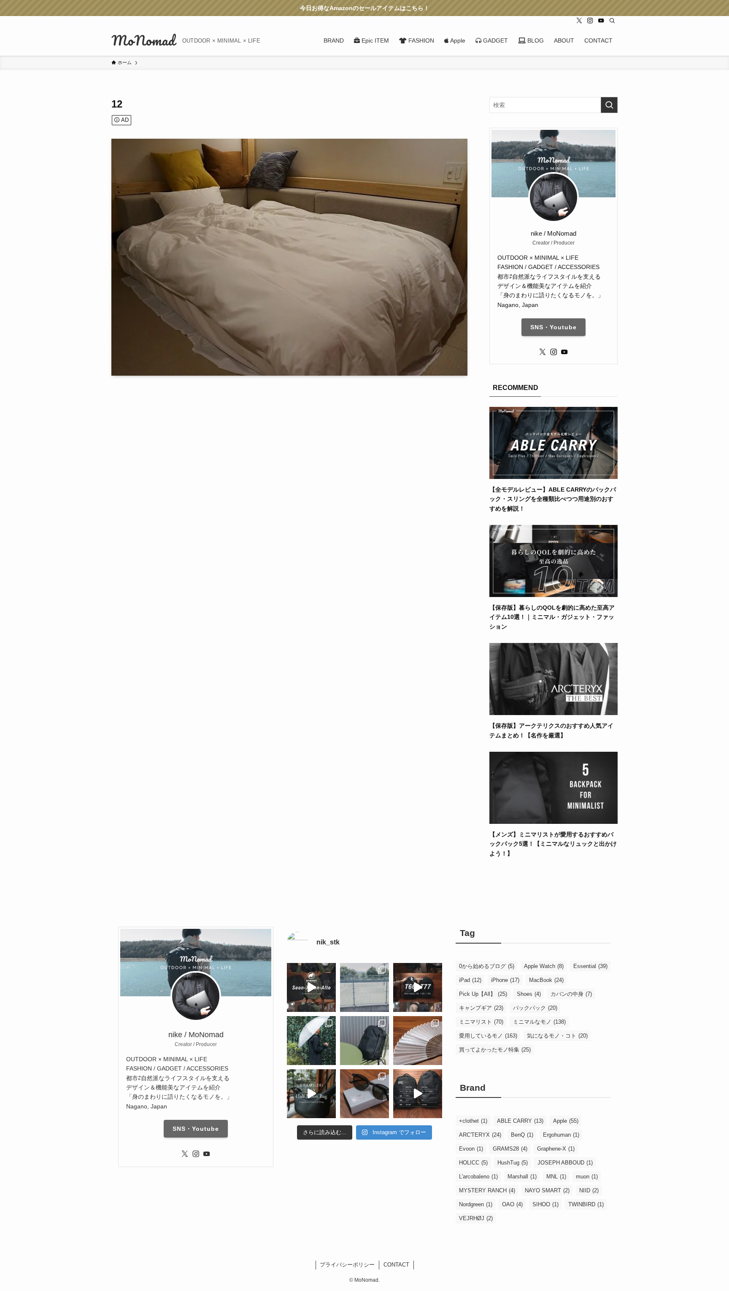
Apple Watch (544, 966)
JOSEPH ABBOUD (565, 1162)
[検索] (612, 20)
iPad (470, 980)
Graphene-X (556, 1149)
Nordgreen (475, 1204)
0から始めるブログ (486, 966)
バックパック (535, 1008)
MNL (556, 1176)
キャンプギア (481, 1008)
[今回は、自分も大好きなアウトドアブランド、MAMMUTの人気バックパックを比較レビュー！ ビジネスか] (311, 987)
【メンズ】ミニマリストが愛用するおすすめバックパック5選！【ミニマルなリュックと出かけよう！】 (553, 844)
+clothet (473, 1121)
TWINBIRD (586, 1204)
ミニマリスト (481, 1022)
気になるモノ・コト (557, 1036)
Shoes (529, 994)
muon (587, 1176)
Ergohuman (561, 1135)
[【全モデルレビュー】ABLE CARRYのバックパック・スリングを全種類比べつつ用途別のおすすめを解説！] (553, 474)
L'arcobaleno (478, 1176)
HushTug (512, 1162)
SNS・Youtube (553, 327)
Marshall (522, 1176)
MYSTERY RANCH (487, 1190)
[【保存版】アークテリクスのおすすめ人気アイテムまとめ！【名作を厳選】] (553, 710)
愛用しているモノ (488, 1036)
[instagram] (590, 20)
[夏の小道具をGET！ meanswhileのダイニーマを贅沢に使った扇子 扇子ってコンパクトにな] (417, 1040)
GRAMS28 (510, 1149)
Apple (565, 1121)
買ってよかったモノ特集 (495, 1049)
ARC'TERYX (480, 1135)
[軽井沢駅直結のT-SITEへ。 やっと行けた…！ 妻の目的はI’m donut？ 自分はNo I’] (364, 1040)
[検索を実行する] (609, 105)
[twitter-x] (579, 20)
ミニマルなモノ (539, 1022)
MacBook (546, 980)
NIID (589, 1190)
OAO (512, 1204)
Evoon (471, 1149)
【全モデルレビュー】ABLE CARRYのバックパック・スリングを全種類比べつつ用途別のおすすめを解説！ (552, 499)
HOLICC (473, 1162)
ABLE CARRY (520, 1121)
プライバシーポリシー (347, 1264)
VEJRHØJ (476, 1218)
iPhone (505, 980)
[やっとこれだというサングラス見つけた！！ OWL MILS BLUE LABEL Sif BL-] (364, 1093)
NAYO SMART (547, 1190)
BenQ (522, 1135)
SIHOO (545, 1204)
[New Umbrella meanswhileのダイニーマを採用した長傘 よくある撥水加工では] (311, 1040)
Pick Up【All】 (483, 994)
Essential (590, 966)
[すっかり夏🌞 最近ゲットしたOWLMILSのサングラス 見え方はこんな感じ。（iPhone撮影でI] (364, 987)
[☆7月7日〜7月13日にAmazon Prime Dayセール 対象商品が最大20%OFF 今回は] (417, 987)
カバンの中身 (571, 994)
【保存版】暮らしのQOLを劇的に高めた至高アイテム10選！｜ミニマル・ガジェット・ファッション (552, 617)
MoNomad (143, 40)
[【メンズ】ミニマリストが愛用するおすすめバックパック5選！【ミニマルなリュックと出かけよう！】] (553, 819)
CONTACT (396, 1264)
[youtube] (601, 20)
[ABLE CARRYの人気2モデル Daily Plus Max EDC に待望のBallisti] (417, 1093)
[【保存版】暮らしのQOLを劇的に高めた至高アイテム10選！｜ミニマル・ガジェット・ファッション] (553, 592)
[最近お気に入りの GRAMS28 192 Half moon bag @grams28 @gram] (311, 1093)
